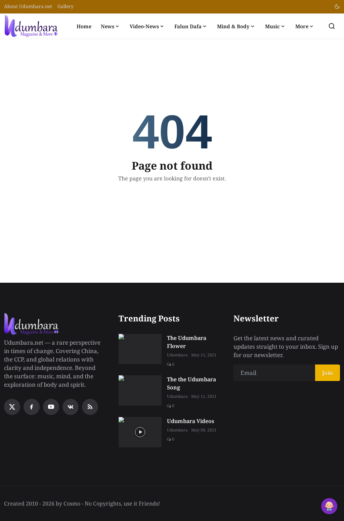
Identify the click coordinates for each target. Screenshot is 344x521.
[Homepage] (31, 26)
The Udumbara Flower (186, 342)
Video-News (144, 26)
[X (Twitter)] (12, 407)
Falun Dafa (188, 26)
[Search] (332, 26)
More (301, 26)
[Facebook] (32, 407)
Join (327, 373)
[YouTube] (51, 407)
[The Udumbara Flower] (140, 349)
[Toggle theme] (337, 6)
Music (272, 26)
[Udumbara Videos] (140, 432)
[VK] (70, 407)
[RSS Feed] (90, 407)
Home (84, 26)
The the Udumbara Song (191, 383)
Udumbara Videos (190, 421)
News (107, 26)
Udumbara (177, 355)
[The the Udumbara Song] (140, 390)
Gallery (65, 6)
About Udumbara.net (28, 6)
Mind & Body (233, 26)
